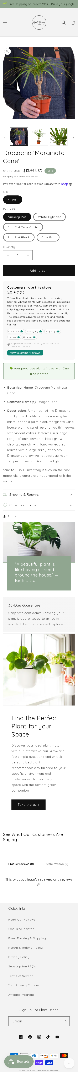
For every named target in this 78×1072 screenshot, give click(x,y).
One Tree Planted (21, 929)
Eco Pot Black (19, 237)
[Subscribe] (64, 1021)
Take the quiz (28, 805)
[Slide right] (73, 137)
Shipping (8, 176)
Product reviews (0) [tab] (21, 864)
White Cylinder (49, 217)
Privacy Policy (18, 957)
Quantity (9, 247)
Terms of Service (20, 976)
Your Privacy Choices (24, 985)
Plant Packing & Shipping (27, 938)
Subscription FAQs (22, 966)
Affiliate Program (21, 995)
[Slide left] (4, 137)
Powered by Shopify (50, 1070)
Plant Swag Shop (34, 1070)
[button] (5, 22)
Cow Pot (48, 237)
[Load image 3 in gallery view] (59, 136)
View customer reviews (25, 352)
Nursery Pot (17, 217)
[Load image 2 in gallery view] (39, 136)
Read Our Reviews (22, 919)
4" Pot (12, 199)
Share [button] (12, 516)
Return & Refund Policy (25, 947)
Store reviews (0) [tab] (57, 864)
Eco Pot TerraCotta (23, 227)
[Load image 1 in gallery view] (19, 136)
